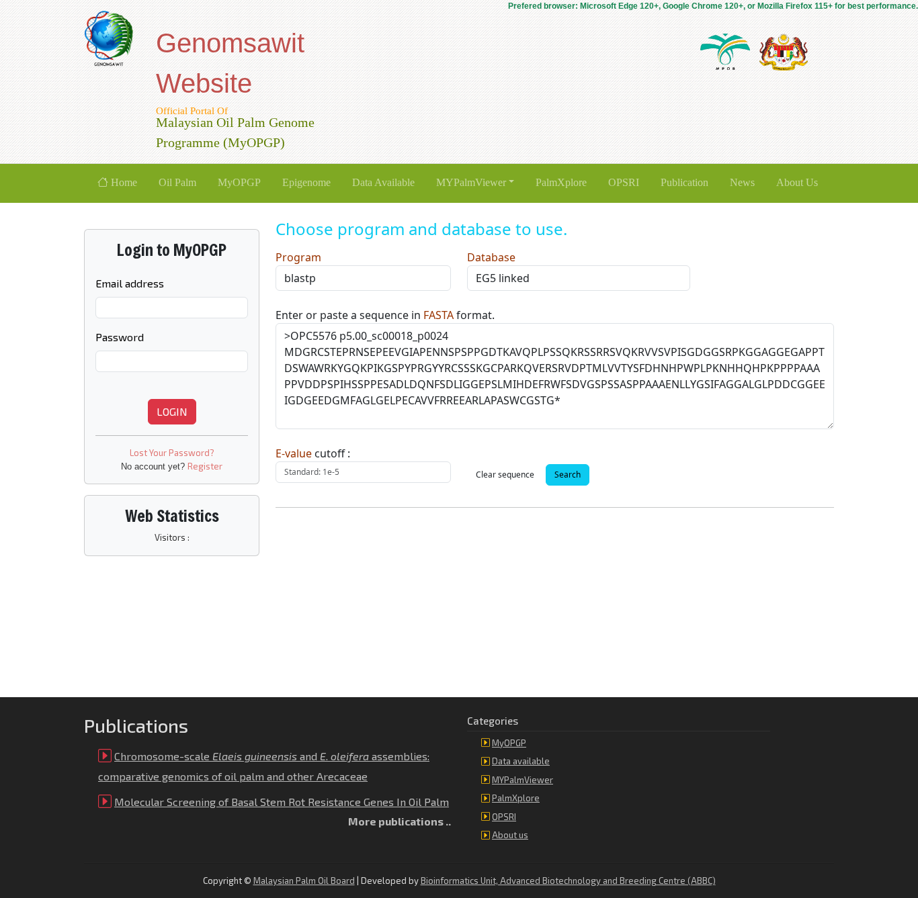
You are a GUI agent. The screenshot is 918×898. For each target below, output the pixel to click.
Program (298, 257)
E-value (294, 453)
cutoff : (313, 453)
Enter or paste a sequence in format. (385, 315)
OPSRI (504, 816)
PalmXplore (516, 798)
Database (491, 257)
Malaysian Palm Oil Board (304, 880)
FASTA (438, 315)
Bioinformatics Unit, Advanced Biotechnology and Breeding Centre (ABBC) (568, 880)
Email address (129, 283)
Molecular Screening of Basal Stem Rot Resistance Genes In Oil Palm (281, 801)
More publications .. (399, 821)
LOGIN (172, 411)
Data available (521, 761)
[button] (475, 183)
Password (119, 336)
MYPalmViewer (522, 779)
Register (204, 466)
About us (510, 834)
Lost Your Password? (172, 452)
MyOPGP (509, 742)
